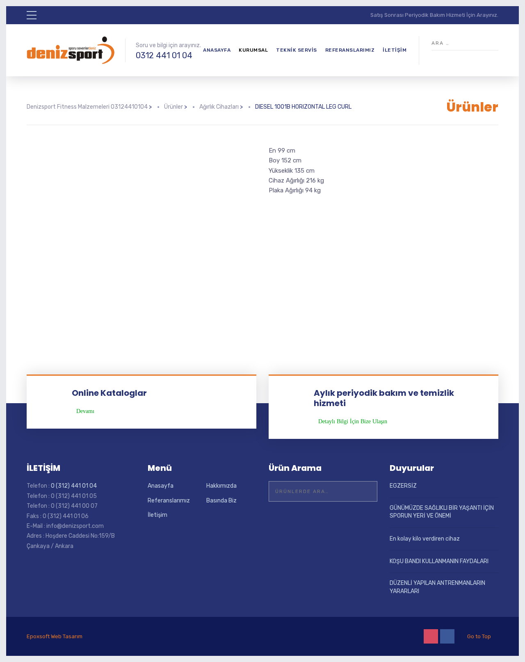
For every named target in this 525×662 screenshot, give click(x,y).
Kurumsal (253, 50)
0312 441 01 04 (164, 55)
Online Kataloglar (109, 393)
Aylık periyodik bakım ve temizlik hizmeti (384, 398)
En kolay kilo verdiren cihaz (425, 538)
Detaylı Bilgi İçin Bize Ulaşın (352, 422)
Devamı (85, 411)
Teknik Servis (296, 50)
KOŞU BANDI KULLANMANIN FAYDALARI (439, 561)
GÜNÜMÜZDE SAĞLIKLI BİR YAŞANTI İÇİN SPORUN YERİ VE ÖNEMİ (442, 512)
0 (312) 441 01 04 (74, 485)
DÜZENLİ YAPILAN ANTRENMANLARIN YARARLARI (437, 587)
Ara (366, 491)
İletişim (394, 50)
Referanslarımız (350, 50)
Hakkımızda (221, 485)
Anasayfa (217, 50)
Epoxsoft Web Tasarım (54, 636)
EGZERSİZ (403, 485)
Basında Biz (221, 500)
